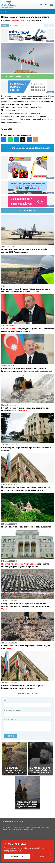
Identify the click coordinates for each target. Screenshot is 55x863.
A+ (51, 26)
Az (41, 5)
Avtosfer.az (23, 107)
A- (46, 26)
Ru (46, 5)
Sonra (41, 857)
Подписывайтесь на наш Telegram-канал (29, 148)
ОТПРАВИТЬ (10, 736)
